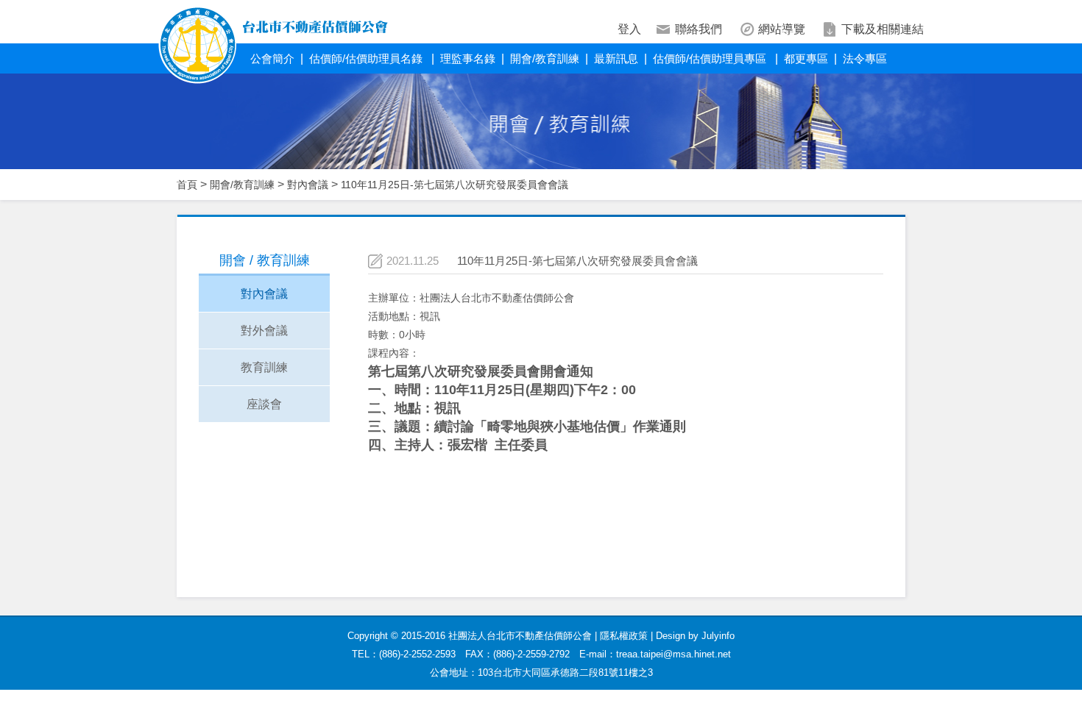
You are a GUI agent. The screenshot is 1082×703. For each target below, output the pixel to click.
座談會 (264, 404)
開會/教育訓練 (544, 58)
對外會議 (264, 330)
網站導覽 (781, 29)
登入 (629, 29)
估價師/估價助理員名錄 (367, 58)
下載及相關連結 (882, 29)
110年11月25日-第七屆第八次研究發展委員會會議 (454, 184)
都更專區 (806, 58)
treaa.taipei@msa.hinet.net (673, 654)
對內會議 (307, 184)
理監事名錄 (467, 58)
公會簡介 (272, 58)
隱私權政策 (624, 635)
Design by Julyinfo (695, 635)
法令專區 (865, 58)
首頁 (187, 184)
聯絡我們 (698, 29)
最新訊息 (616, 58)
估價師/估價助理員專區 (711, 58)
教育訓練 (264, 367)
